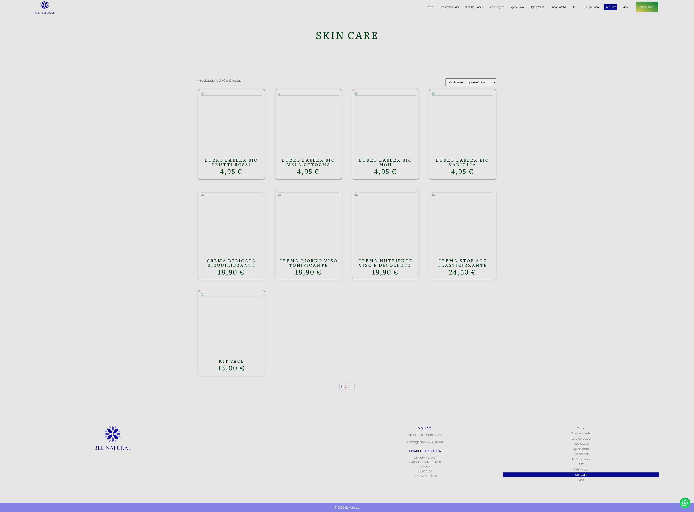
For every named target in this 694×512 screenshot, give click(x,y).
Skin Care (610, 7)
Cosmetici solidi (449, 7)
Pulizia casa (591, 7)
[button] (685, 503)
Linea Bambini (559, 7)
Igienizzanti (537, 7)
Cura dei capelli (474, 7)
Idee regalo (497, 7)
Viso (625, 7)
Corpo (429, 7)
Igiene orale (518, 7)
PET (575, 7)
